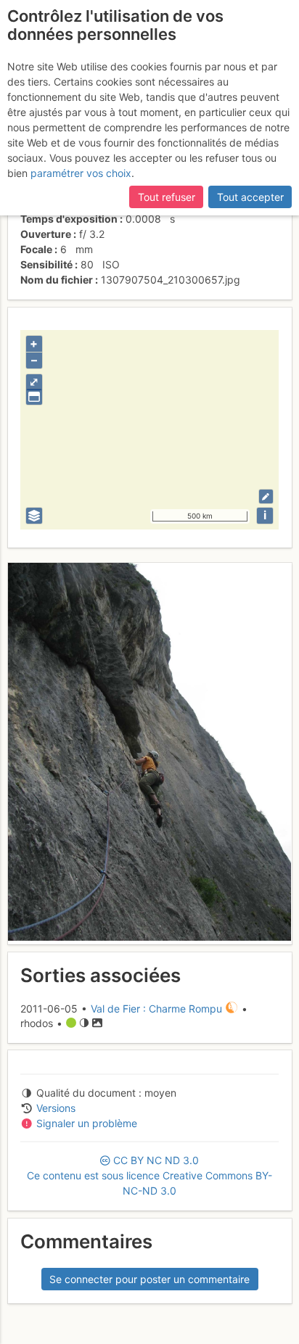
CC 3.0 (149, 1175)
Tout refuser (166, 197)
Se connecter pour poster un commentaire (149, 1279)
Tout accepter (250, 197)
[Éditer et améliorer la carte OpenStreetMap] (266, 496)
